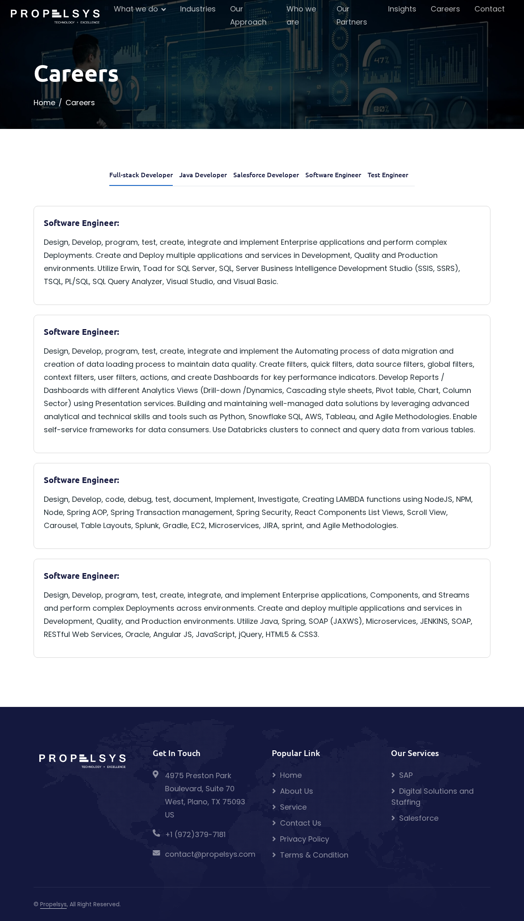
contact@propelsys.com (210, 854)
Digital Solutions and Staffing (432, 796)
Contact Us (300, 823)
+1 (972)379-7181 (195, 834)
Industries (198, 9)
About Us (296, 791)
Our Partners (352, 15)
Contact (489, 9)
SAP (406, 775)
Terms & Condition (314, 855)
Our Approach (248, 15)
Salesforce (418, 818)
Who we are (301, 15)
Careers (445, 9)
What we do (136, 9)
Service (293, 807)
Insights (402, 9)
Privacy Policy (304, 839)
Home (44, 102)
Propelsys (53, 904)
